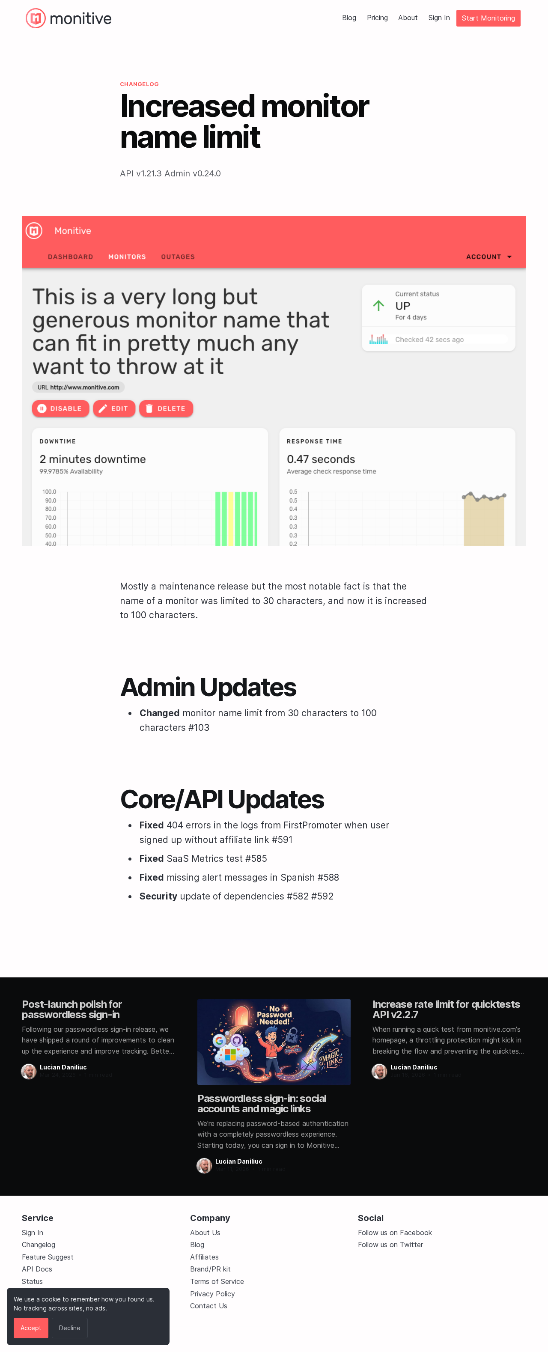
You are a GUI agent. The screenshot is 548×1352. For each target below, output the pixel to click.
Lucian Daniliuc (63, 1067)
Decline (69, 1327)
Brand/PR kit (210, 1269)
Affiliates (204, 1257)
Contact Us (208, 1305)
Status (32, 1281)
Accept (31, 1327)
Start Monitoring (488, 18)
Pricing (377, 18)
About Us (205, 1232)
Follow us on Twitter (390, 1244)
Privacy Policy (212, 1293)
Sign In (439, 18)
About (408, 18)
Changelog (38, 1244)
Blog (349, 18)
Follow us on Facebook (395, 1232)
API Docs (37, 1269)
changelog (139, 83)
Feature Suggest (48, 1257)
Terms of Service (217, 1281)
